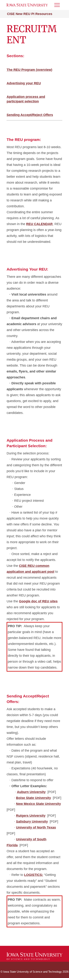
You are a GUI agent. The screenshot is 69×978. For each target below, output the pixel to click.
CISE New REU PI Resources (29, 14)
